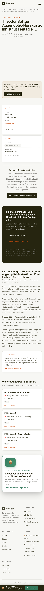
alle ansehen (35, 385)
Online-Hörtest (29, 545)
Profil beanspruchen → (13, 94)
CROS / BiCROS (29, 518)
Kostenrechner (29, 548)
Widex (4, 542)
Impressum (6, 569)
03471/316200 (12, 419)
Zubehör (27, 525)
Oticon (4, 539)
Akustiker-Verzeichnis (31, 541)
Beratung (5, 565)
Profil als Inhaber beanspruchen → (22, 195)
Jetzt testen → (31, 588)
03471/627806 (12, 440)
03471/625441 (10, 123)
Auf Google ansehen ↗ (13, 368)
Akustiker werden (30, 555)
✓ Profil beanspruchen (16, 235)
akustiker (12, 9)
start (4, 9)
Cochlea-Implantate (31, 522)
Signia (4, 546)
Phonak (4, 536)
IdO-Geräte (28, 515)
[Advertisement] (22, 59)
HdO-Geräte (28, 512)
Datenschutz (6, 572)
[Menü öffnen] (39, 3)
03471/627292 (12, 398)
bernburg (22, 9)
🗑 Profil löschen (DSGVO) (18, 242)
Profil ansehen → (10, 405)
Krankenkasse (29, 552)
